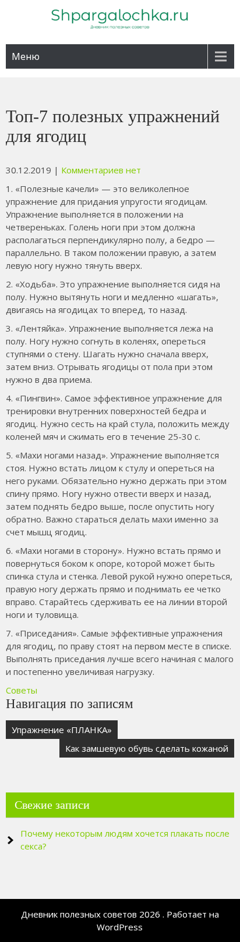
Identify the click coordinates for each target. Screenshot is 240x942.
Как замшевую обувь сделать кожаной (146, 748)
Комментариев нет (101, 170)
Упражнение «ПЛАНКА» (62, 729)
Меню (26, 56)
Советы (21, 690)
